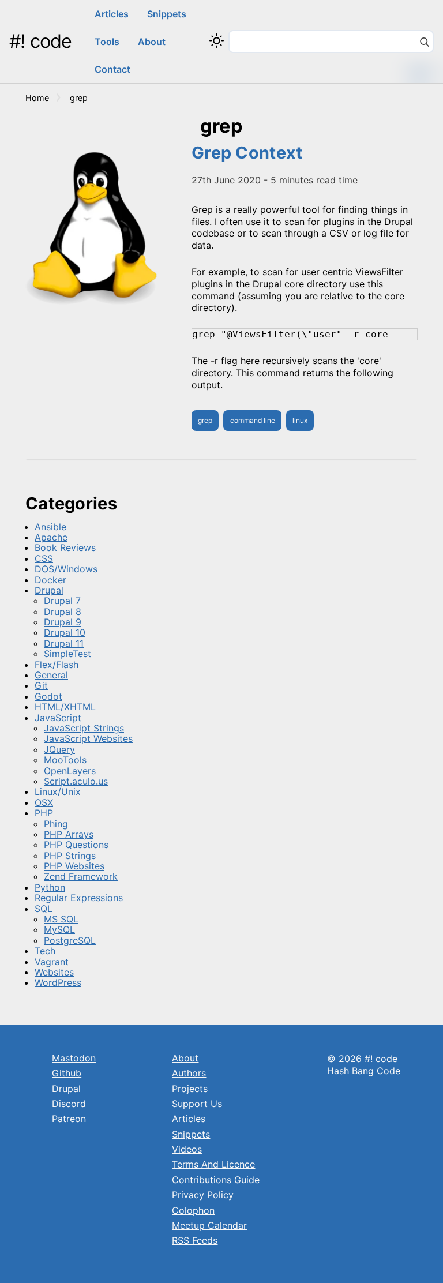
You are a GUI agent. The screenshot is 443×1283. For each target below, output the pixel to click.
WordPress (58, 982)
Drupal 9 (62, 622)
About (152, 41)
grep (205, 420)
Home (37, 98)
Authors (189, 1073)
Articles (112, 14)
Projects (190, 1088)
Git (41, 685)
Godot (48, 696)
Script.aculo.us (76, 781)
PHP (44, 813)
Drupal (49, 590)
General (51, 675)
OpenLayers (70, 770)
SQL (43, 908)
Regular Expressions (79, 897)
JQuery (59, 749)
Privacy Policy (203, 1195)
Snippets (166, 14)
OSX (44, 802)
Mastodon (74, 1058)
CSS (44, 558)
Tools (107, 41)
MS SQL (61, 919)
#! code (40, 41)
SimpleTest (67, 653)
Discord (69, 1103)
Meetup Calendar (209, 1225)
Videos (187, 1149)
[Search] (424, 43)
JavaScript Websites (88, 738)
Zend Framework (81, 876)
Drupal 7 (62, 600)
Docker (50, 580)
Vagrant (52, 961)
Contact (112, 69)
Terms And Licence (213, 1164)
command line (252, 420)
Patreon (69, 1118)
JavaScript (58, 717)
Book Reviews (65, 547)
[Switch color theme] (216, 40)
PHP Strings (70, 855)
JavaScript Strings (84, 728)
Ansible (50, 526)
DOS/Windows (66, 569)
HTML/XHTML (65, 706)
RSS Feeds (194, 1240)
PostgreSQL (70, 940)
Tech (45, 950)
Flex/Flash (56, 664)
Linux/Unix (58, 791)
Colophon (193, 1210)
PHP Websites (74, 866)
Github (66, 1073)
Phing (56, 824)
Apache (51, 537)
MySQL (59, 929)
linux (299, 420)
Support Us (197, 1103)
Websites (54, 972)
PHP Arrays (68, 834)
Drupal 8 (62, 611)
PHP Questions (76, 844)
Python (50, 887)
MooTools (65, 760)
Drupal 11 (64, 643)
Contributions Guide (216, 1180)
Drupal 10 (64, 632)
